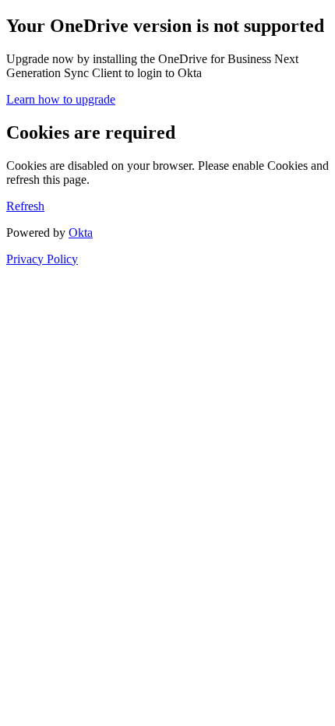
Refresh (25, 206)
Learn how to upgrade (60, 99)
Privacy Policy (42, 259)
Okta (81, 232)
